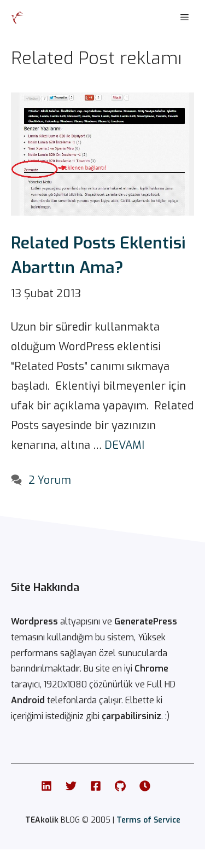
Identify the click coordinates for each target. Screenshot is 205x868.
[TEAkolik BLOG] (17, 17)
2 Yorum (49, 480)
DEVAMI (124, 445)
